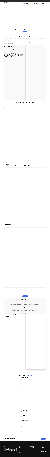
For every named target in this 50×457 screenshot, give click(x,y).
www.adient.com (25, 415)
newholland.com (25, 405)
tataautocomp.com (25, 425)
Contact (43, 3)
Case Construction (25, 313)
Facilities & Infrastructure (37, 3)
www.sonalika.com (25, 430)
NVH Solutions (7, 284)
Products (31, 3)
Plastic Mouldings (7, 164)
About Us (27, 3)
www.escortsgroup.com (25, 420)
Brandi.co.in (20, 455)
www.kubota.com (25, 410)
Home (24, 3)
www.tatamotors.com (25, 400)
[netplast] (5, 2)
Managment (20, 451)
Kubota (25, 307)
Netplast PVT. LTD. (6, 455)
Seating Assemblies (8, 224)
